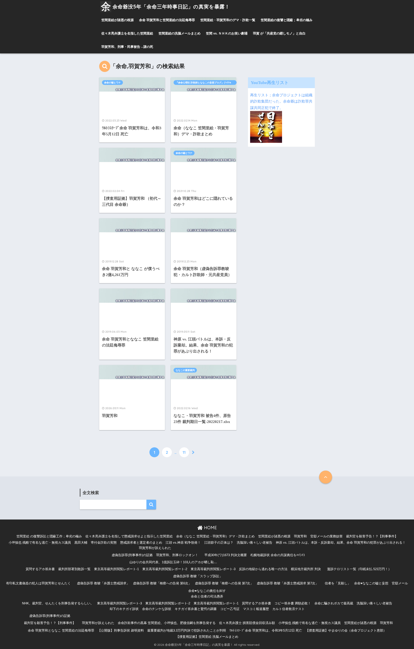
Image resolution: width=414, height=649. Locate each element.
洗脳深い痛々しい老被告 (254, 542)
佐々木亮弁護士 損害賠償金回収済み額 (247, 623)
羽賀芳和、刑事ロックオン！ (177, 555)
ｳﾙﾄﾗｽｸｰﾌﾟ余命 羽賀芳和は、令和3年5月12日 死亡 (265, 630)
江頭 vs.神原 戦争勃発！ (183, 542)
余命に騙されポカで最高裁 (333, 603)
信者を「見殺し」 (338, 583)
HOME (210, 527)
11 (184, 452)
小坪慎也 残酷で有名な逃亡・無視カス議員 (40, 542)
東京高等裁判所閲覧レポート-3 (213, 569)
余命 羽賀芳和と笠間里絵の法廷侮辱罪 (167, 20)
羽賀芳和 (300, 536)
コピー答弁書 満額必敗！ (292, 603)
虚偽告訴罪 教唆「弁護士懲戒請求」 (103, 583)
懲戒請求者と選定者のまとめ (141, 542)
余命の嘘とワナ (112, 82)
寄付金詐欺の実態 (104, 542)
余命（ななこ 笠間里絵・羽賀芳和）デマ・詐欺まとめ (215, 536)
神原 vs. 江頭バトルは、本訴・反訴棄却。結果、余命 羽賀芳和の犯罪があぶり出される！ (341, 542)
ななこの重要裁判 (185, 370)
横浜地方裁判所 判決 (306, 569)
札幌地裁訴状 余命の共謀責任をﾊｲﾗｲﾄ (277, 555)
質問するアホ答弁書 (40, 569)
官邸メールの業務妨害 (326, 536)
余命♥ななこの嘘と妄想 (371, 583)
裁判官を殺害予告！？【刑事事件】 (372, 536)
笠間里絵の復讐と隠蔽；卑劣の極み (286, 20)
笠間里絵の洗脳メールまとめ (179, 33)
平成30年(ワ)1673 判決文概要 (225, 555)
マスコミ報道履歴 (256, 609)
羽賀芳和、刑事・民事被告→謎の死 (127, 46)
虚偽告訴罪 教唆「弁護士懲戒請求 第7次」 (287, 583)
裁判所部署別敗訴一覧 (74, 569)
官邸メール (400, 583)
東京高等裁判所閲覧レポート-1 (116, 569)
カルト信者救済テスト (288, 609)
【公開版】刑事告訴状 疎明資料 (121, 630)
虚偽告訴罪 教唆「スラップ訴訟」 (198, 576)
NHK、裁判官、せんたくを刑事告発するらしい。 (58, 603)
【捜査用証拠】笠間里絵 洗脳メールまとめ (207, 636)
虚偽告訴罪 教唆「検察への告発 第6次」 (162, 583)
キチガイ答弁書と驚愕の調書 (196, 609)
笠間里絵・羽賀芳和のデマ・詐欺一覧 (227, 20)
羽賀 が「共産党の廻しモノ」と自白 (279, 33)
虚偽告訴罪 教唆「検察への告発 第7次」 (224, 583)
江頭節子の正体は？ (218, 542)
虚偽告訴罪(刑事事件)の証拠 (132, 555)
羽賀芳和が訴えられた (155, 548)
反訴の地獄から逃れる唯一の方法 (263, 569)
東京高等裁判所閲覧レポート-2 (164, 569)
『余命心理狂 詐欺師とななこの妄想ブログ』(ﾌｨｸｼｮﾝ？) (203, 83)
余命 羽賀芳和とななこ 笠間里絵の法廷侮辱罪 (61, 630)
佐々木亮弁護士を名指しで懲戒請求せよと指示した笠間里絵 (129, 536)
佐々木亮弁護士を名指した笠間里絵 (127, 33)
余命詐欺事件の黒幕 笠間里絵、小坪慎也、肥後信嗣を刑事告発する (167, 623)
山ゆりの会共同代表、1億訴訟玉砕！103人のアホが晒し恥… (173, 562)
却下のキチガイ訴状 (124, 609)
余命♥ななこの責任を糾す (207, 591)
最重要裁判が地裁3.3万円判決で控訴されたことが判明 (186, 630)
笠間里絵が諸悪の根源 (117, 20)
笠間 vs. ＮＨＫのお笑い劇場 (227, 33)
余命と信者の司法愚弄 (207, 596)
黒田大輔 (80, 542)
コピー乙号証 (230, 609)
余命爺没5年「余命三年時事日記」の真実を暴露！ (171, 6)
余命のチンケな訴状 (156, 609)
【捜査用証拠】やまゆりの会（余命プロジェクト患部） (346, 630)
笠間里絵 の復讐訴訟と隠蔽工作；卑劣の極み (49, 536)
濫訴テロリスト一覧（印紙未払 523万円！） (359, 569)
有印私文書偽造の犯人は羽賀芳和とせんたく (38, 583)
